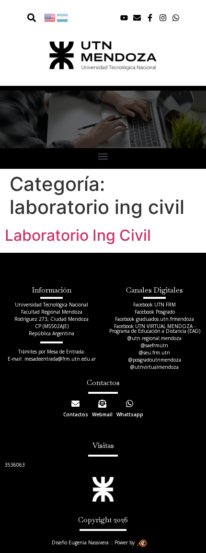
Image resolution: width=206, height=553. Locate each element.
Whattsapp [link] (129, 414)
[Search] (24, 17)
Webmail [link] (102, 414)
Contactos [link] (75, 414)
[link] (50, 17)
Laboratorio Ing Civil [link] (78, 235)
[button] (31, 17)
